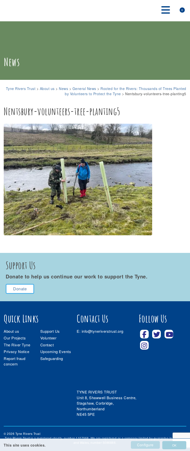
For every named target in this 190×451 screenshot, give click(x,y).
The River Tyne (17, 344)
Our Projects (15, 337)
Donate (20, 289)
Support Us (50, 331)
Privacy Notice (16, 351)
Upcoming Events (55, 351)
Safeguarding (51, 358)
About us (11, 331)
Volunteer (48, 337)
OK (174, 445)
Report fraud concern (14, 361)
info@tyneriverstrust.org (102, 331)
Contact (47, 344)
